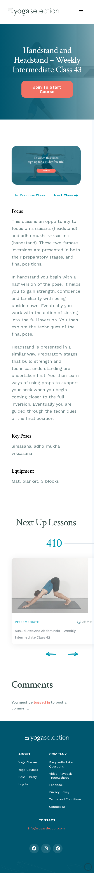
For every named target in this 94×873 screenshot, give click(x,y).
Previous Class (32, 195)
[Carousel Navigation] (46, 655)
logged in (42, 702)
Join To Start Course (47, 89)
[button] (81, 12)
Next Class (64, 195)
